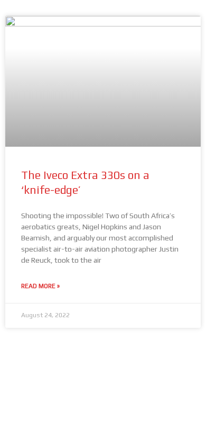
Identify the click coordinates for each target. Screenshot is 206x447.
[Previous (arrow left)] (18, 359)
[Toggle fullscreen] (57, 342)
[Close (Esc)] (134, 342)
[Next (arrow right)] (57, 359)
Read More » (40, 286)
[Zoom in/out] (18, 342)
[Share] (95, 342)
